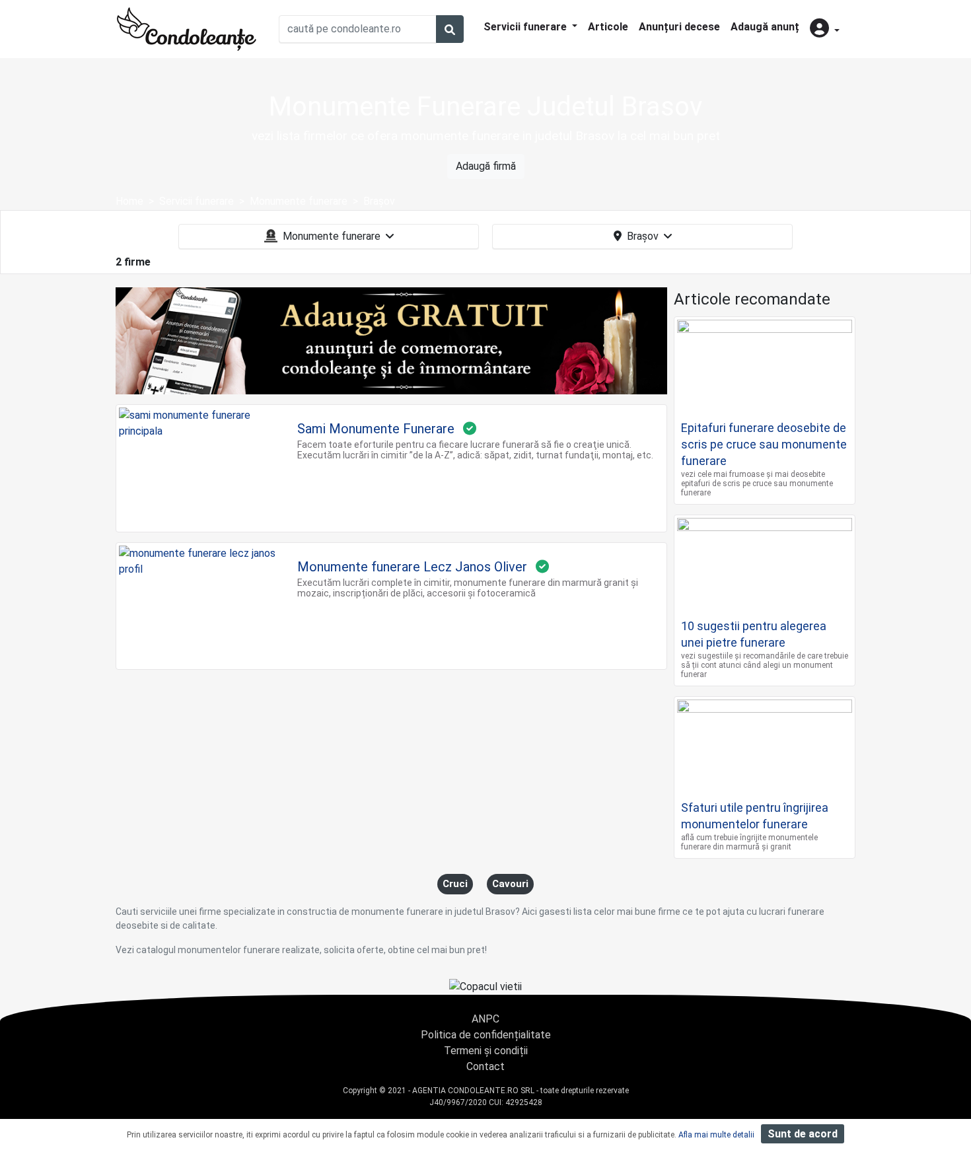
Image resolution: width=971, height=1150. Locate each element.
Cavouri (510, 884)
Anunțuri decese (679, 26)
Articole (608, 26)
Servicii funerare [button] (526, 26)
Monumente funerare (331, 236)
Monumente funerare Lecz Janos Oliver (412, 567)
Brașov (643, 236)
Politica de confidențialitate (486, 1034)
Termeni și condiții (486, 1050)
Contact (485, 1066)
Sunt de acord (803, 1134)
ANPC (485, 1019)
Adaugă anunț (765, 26)
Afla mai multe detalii (716, 1134)
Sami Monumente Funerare (375, 429)
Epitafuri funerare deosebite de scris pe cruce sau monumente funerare (764, 444)
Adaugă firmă (486, 166)
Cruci (455, 884)
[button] (825, 29)
